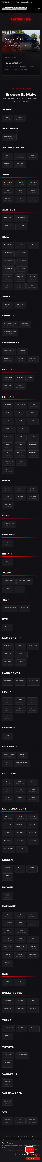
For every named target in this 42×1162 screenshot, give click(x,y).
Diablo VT (20, 646)
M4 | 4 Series (8, 262)
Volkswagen (12, 1093)
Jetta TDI (32, 1121)
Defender (7, 682)
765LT (8, 798)
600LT (20, 782)
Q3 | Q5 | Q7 (33, 183)
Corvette (8, 359)
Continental (21, 218)
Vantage (20, 164)
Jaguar (8, 573)
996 (20, 939)
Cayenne (33, 947)
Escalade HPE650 (10, 332)
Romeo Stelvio (9, 137)
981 (33, 923)
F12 (21, 438)
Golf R (7, 1121)
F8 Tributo (33, 446)
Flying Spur (8, 226)
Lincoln (8, 727)
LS (20, 709)
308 (7, 413)
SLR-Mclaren (8, 850)
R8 (8, 191)
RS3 (20, 191)
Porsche (9, 906)
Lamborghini (12, 638)
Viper (20, 386)
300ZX (7, 869)
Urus (21, 663)
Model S (34, 1028)
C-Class (21, 817)
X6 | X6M (32, 278)
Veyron (20, 305)
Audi (5, 175)
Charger (7, 386)
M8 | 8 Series (22, 270)
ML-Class (7, 842)
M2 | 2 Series (8, 254)
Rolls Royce (12, 993)
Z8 (32, 286)
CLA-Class (7, 825)
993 (8, 939)
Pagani (7, 887)
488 (8, 421)
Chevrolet (11, 342)
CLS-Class (20, 825)
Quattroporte (22, 763)
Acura (7, 109)
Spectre (20, 1009)
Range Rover (33, 682)
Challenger (8, 378)
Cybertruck (8, 1028)
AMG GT (8, 817)
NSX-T (20, 118)
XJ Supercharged (24, 581)
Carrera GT (20, 947)
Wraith (33, 1009)
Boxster (7, 947)
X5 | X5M (20, 278)
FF (7, 454)
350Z (19, 869)
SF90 (8, 470)
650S (32, 782)
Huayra (7, 896)
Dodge (7, 369)
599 (33, 421)
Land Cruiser (22, 1056)
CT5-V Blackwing (10, 324)
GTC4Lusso (20, 454)
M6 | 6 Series (8, 270)
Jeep (5, 600)
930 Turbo (8, 923)
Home (7, 1136)
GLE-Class (32, 834)
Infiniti (7, 554)
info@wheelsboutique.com (24, 2)
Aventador (8, 646)
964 (20, 923)
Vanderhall (11, 1074)
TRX (20, 982)
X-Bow (7, 628)
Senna (33, 798)
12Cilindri (7, 405)
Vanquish (7, 164)
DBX (32, 156)
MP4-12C (20, 798)
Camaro (22, 351)
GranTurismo (9, 755)
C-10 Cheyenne (9, 351)
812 (23, 429)
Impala (20, 359)
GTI (20, 1121)
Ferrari (8, 397)
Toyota (8, 1047)
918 (20, 915)
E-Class (33, 825)
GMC (5, 515)
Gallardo (33, 646)
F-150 (20, 489)
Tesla (7, 1020)
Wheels (16, 1136)
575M (20, 421)
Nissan (7, 860)
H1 (7, 543)
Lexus (7, 692)
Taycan (7, 963)
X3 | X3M (7, 278)
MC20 (7, 763)
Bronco (7, 489)
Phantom (8, 1009)
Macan (20, 955)
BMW (6, 237)
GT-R (7, 877)
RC (32, 709)
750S (33, 790)
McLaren (9, 773)
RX (7, 717)
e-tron (20, 183)
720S (20, 790)
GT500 (20, 497)
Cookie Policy (24, 1150)
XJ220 (7, 589)
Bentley (9, 210)
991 (8, 931)
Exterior (34, 1136)
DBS (20, 156)
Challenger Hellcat (24, 378)
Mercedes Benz (14, 809)
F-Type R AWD (9, 581)
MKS (7, 736)
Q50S (7, 562)
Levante (22, 755)
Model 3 (21, 1028)
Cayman (7, 955)
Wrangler (24, 608)
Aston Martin (13, 147)
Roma (22, 462)
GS (7, 701)
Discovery (20, 682)
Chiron (7, 305)
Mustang (33, 497)
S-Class (20, 842)
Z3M (20, 286)
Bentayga (7, 218)
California (8, 438)
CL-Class (33, 817)
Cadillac (9, 315)
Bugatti (8, 296)
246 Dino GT (20, 405)
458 (32, 413)
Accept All (32, 1158)
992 (21, 931)
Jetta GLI (7, 1102)
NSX (7, 118)
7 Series (20, 245)
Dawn (20, 1001)
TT (33, 199)
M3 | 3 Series (22, 254)
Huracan (8, 655)
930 (32, 915)
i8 (33, 245)
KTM (5, 619)
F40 (7, 446)
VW (4, 1112)
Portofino (33, 454)
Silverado (33, 359)
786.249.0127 (6, 2)
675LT (7, 790)
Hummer (8, 535)
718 (7, 915)
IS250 (20, 701)
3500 (7, 982)
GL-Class (20, 834)
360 (19, 413)
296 (34, 405)
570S (7, 782)
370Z (32, 869)
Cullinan (8, 1001)
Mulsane (21, 226)
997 (33, 939)
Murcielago (21, 655)
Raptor (8, 505)
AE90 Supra (8, 1056)
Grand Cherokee (10, 608)
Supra (7, 1064)
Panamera (33, 955)
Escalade (25, 324)
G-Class (8, 834)
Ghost (33, 1001)
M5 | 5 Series (22, 262)
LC (32, 701)
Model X (7, 1037)
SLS (22, 850)
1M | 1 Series (8, 245)
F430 (20, 446)
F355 (33, 438)
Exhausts (24, 1136)
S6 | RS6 (8, 199)
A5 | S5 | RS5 (8, 183)
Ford (6, 480)
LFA (7, 709)
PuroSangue (8, 462)
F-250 (32, 489)
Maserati (9, 746)
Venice (7, 1083)
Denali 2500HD (9, 524)
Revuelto (8, 663)
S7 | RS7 (20, 199)
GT (8, 497)
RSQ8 (33, 191)
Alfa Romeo (11, 128)
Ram (5, 974)
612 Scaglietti (9, 429)
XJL (19, 589)
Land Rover (11, 673)
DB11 (7, 156)
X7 (7, 286)
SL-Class (33, 842)
